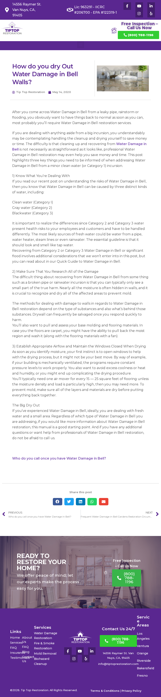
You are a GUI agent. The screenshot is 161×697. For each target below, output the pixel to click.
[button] (80, 44)
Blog (25, 652)
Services (16, 643)
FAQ (13, 648)
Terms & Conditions (104, 690)
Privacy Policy (131, 690)
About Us (27, 640)
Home (15, 637)
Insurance (16, 653)
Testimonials (16, 658)
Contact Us (28, 659)
